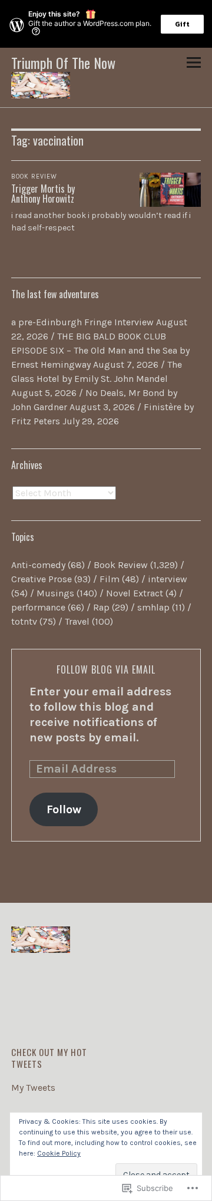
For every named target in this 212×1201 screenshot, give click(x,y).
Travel (77, 621)
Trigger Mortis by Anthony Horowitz (43, 194)
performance (38, 607)
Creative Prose (41, 579)
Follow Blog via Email (106, 669)
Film (110, 579)
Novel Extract (134, 593)
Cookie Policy (59, 1153)
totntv (24, 621)
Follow (64, 809)
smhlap (153, 607)
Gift (182, 24)
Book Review (34, 176)
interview (167, 579)
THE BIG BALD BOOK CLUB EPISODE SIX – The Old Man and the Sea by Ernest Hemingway (100, 350)
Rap (101, 607)
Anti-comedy (38, 564)
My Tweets (33, 1087)
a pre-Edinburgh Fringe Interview (82, 322)
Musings (55, 593)
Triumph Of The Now (63, 62)
